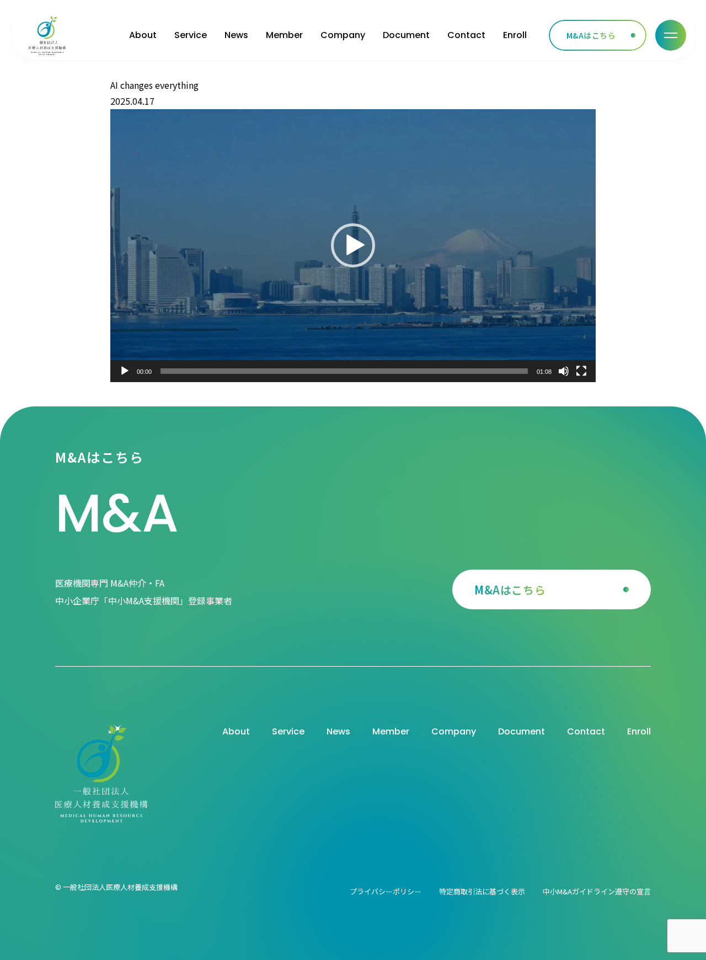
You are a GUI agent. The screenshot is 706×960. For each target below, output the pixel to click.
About (143, 35)
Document (406, 35)
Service (190, 35)
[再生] (124, 371)
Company (342, 35)
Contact (466, 35)
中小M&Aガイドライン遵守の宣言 (597, 891)
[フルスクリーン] (581, 371)
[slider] (344, 371)
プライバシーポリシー (385, 891)
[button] (353, 245)
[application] (353, 245)
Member (284, 35)
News (236, 35)
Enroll (515, 35)
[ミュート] (563, 371)
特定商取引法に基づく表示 (482, 891)
